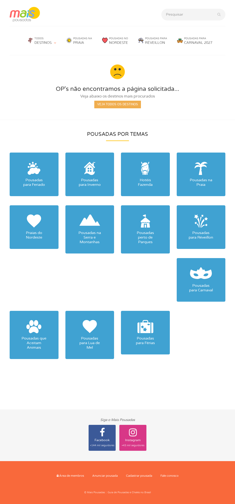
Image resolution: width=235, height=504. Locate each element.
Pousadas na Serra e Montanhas (89, 237)
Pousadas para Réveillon (201, 235)
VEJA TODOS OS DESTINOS (117, 104)
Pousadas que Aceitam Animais (34, 343)
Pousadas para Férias (145, 341)
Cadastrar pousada (139, 475)
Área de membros (71, 475)
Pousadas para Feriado (34, 182)
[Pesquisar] (219, 14)
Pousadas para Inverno (90, 182)
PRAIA (82, 41)
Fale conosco (169, 475)
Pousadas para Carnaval (201, 288)
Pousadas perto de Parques (145, 237)
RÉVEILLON (156, 41)
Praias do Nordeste (34, 235)
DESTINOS (43, 41)
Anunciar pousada (105, 475)
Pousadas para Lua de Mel (89, 343)
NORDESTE (118, 41)
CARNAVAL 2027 (198, 41)
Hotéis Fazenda (145, 182)
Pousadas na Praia (201, 182)
